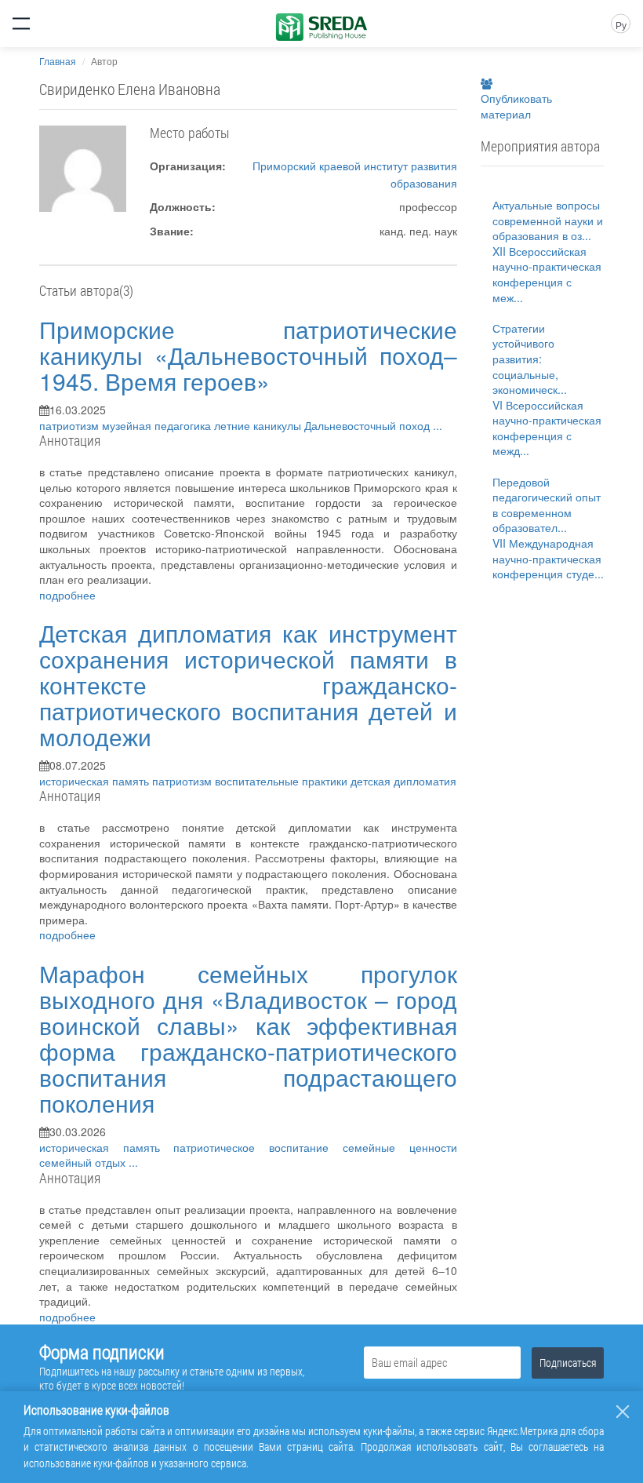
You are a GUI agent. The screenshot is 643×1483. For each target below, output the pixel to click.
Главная (57, 60)
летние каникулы (259, 425)
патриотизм (70, 425)
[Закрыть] (622, 1411)
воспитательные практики (283, 781)
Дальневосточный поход (368, 425)
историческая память (95, 781)
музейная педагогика (158, 425)
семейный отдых (84, 1162)
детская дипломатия (403, 781)
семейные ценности (400, 1147)
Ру (621, 24)
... (437, 425)
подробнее (67, 595)
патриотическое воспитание (257, 1147)
